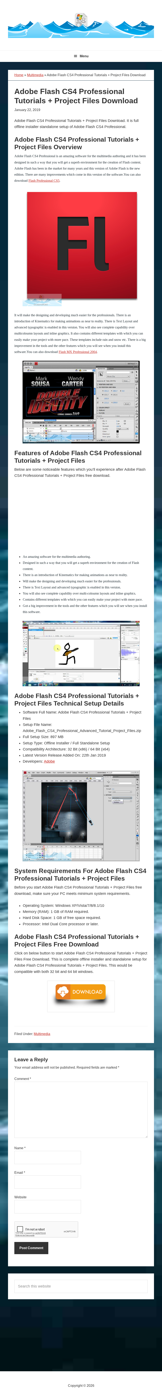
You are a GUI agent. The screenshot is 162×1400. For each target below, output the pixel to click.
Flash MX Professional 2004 (78, 352)
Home (18, 75)
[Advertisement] (81, 520)
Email (19, 1172)
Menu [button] (84, 56)
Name (20, 1148)
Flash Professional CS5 (43, 180)
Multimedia (35, 75)
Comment (22, 1079)
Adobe (49, 761)
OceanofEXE (81, 25)
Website (20, 1197)
